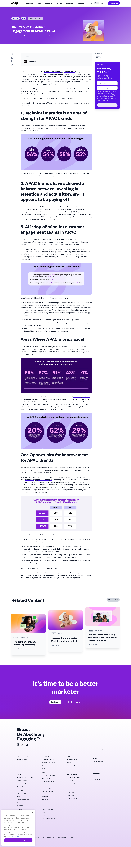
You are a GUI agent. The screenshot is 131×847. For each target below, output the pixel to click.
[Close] (33, 813)
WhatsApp (20, 809)
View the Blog (113, 599)
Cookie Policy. (16, 836)
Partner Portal (71, 795)
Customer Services (98, 765)
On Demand (45, 769)
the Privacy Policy (109, 98)
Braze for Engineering (48, 791)
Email (18, 796)
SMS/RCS (20, 806)
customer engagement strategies (38, 480)
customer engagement (59, 74)
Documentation (72, 774)
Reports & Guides (72, 759)
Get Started (113, 3)
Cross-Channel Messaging (24, 784)
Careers (44, 803)
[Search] (91, 3)
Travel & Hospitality (48, 759)
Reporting (20, 790)
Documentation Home (73, 777)
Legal (43, 815)
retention (30, 194)
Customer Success (98, 768)
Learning (69, 769)
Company (81, 3)
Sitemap (72, 837)
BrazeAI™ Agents (22, 780)
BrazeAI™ (19, 774)
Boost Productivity (47, 778)
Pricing (19, 762)
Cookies (42, 837)
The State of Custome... (35, 18)
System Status (96, 779)
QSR (43, 772)
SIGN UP (107, 105)
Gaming (44, 766)
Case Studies (71, 753)
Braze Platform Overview (24, 756)
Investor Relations (47, 809)
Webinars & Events (72, 766)
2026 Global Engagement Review (102, 753)
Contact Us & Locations (49, 818)
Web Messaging (21, 803)
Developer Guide (72, 784)
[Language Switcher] (96, 3)
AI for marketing (60, 240)
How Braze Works (22, 759)
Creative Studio (21, 793)
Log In (103, 3)
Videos (69, 762)
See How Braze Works (72, 702)
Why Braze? (29, 3)
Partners (59, 3)
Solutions (48, 3)
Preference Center (62, 837)
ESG (43, 812)
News (43, 806)
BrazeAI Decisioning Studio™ (25, 777)
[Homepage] (14, 3)
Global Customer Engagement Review (59, 72)
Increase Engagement (48, 788)
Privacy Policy (50, 837)
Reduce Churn (46, 785)
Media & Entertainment (49, 762)
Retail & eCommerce (48, 753)
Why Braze (20, 753)
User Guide (70, 780)
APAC (97, 58)
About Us (45, 799)
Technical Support (97, 782)
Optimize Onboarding (48, 775)
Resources (69, 3)
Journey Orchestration (23, 787)
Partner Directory (72, 798)
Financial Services (47, 756)
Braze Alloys (70, 792)
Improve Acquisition (48, 781)
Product (38, 3)
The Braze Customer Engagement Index (54, 303)
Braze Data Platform (23, 771)
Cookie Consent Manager (18, 840)
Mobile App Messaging (23, 799)
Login (94, 776)
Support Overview (97, 761)
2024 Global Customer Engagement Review (49, 575)
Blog (23, 18)
